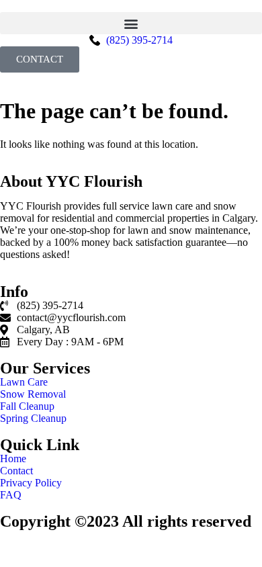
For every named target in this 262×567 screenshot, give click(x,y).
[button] (131, 23)
